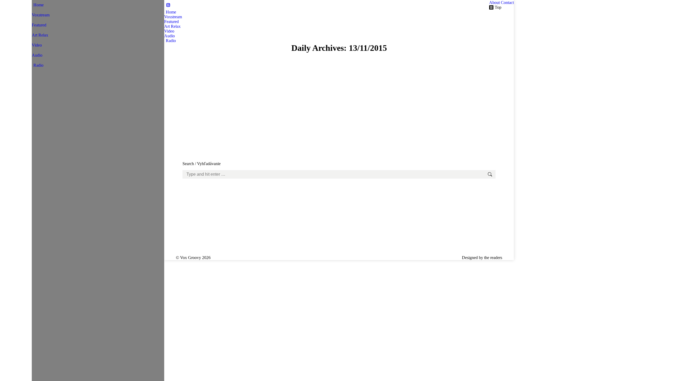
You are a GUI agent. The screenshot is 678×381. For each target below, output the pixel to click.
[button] (34, 2)
